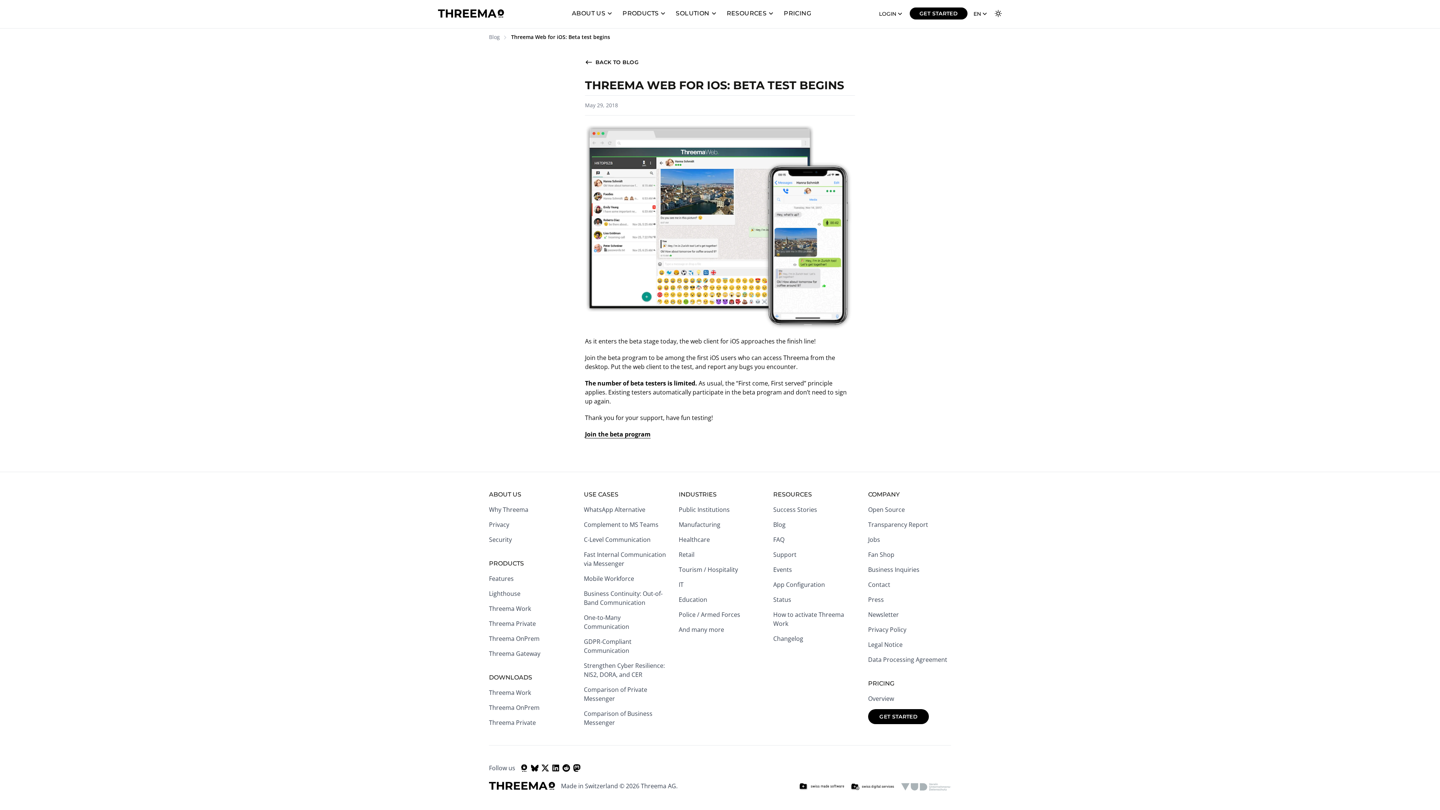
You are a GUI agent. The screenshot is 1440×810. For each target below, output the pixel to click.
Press (876, 600)
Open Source (886, 510)
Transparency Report (898, 524)
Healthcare (694, 540)
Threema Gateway (514, 654)
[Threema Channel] (524, 768)
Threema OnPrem (514, 638)
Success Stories (795, 510)
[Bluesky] (534, 768)
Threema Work (510, 608)
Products (640, 13)
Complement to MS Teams (621, 524)
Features (501, 578)
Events (782, 570)
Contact (879, 584)
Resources (747, 13)
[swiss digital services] (872, 786)
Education (693, 600)
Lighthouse (504, 594)
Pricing (797, 13)
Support (784, 554)
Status (782, 600)
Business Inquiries (894, 570)
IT (681, 584)
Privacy (499, 524)
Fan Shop (881, 554)
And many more (701, 630)
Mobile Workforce (609, 578)
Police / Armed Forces (709, 614)
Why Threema (508, 510)
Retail (686, 554)
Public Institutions (704, 510)
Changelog (788, 638)
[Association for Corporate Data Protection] (926, 786)
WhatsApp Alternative (614, 510)
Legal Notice (885, 644)
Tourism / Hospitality (708, 570)
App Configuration (799, 584)
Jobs (874, 540)
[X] (545, 768)
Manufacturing (699, 524)
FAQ (778, 540)
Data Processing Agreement (907, 660)
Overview (881, 698)
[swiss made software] (821, 786)
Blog (494, 36)
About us (588, 13)
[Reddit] (566, 768)
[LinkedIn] (555, 768)
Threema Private (512, 624)
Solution (692, 13)
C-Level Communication (617, 540)
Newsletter (883, 614)
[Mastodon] (576, 768)
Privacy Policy (887, 630)
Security (500, 540)
